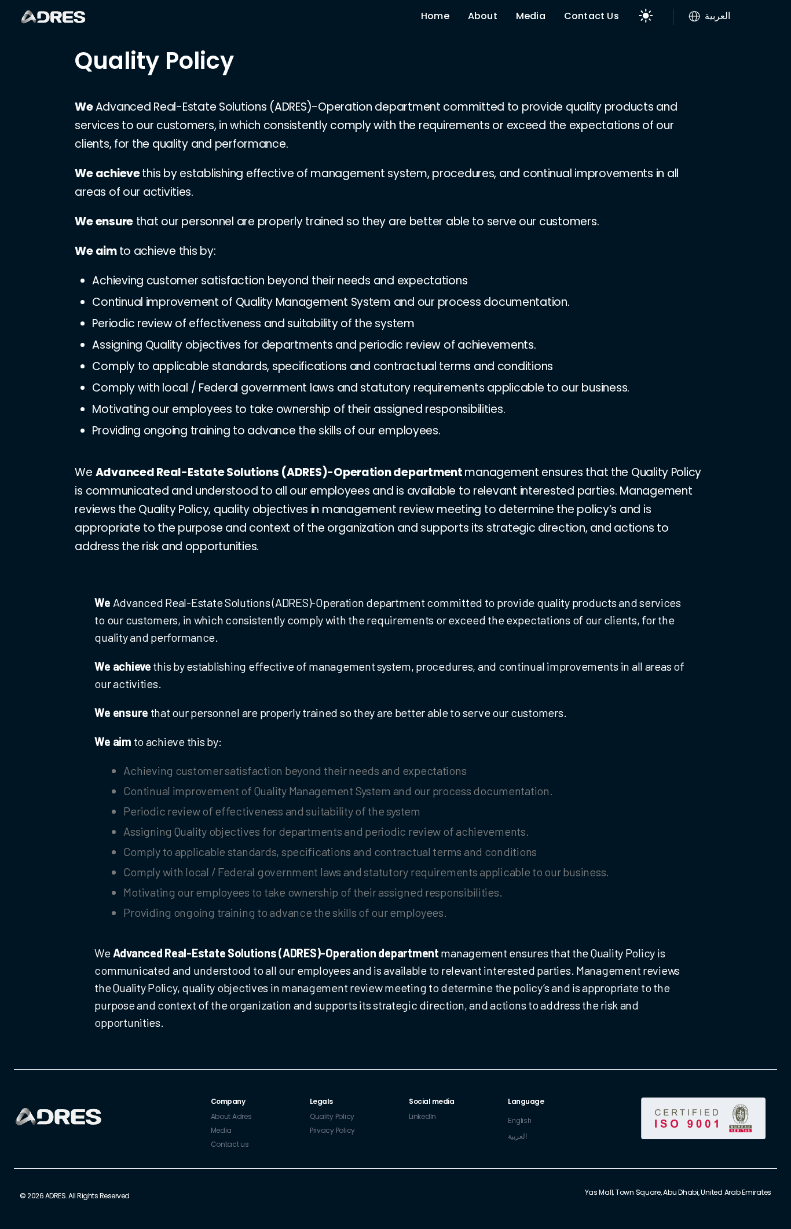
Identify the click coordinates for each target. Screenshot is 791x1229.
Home (435, 16)
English (519, 1120)
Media (530, 16)
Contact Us (591, 16)
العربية (517, 1136)
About (482, 16)
